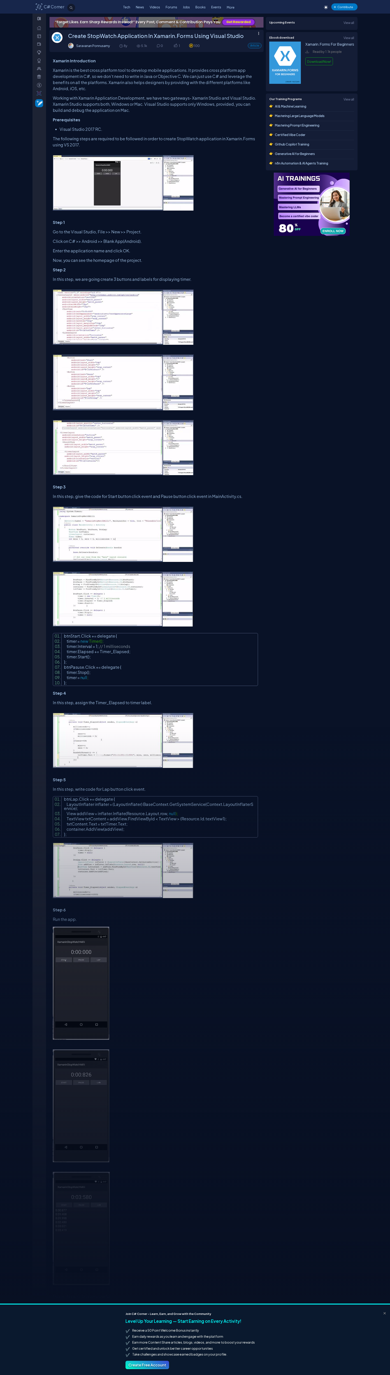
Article (254, 45)
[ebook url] (285, 83)
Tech (126, 7)
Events (216, 7)
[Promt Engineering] (312, 204)
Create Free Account (147, 1365)
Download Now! (319, 61)
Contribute (345, 7)
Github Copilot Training (292, 144)
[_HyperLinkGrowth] (38, 103)
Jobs (186, 7)
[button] (175, 46)
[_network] (40, 69)
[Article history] (121, 46)
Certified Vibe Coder (290, 135)
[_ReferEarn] (40, 77)
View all (349, 23)
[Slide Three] (156, 22)
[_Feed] (40, 28)
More (230, 7)
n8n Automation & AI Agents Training (301, 163)
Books (200, 7)
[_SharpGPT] (40, 93)
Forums (171, 7)
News (140, 7)
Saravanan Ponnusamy (93, 46)
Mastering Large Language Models (300, 116)
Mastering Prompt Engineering (297, 125)
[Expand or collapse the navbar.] (39, 18)
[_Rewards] (40, 85)
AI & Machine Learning (290, 106)
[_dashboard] (40, 36)
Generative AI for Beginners (295, 154)
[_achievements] (40, 60)
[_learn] (40, 52)
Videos (155, 7)
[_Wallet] (40, 44)
